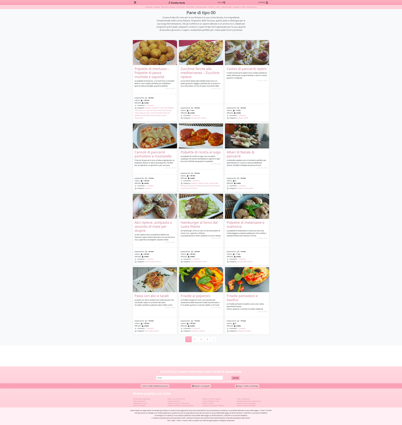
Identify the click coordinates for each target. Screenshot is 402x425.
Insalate (157, 7)
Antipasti (148, 7)
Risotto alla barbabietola (141, 399)
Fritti (165, 108)
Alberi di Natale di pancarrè (240, 154)
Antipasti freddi (242, 118)
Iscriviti (235, 378)
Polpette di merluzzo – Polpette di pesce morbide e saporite (152, 72)
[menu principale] (135, 2)
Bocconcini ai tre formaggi (246, 403)
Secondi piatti (201, 7)
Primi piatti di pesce (152, 331)
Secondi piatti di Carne (199, 262)
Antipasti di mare (158, 108)
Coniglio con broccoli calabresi (213, 405)
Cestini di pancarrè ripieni (247, 68)
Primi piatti (190, 7)
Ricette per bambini (188, 186)
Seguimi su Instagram (202, 386)
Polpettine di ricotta (140, 403)
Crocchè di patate (139, 405)
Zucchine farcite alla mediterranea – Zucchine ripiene (200, 72)
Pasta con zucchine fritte (176, 399)
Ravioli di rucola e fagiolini (211, 399)
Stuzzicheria (252, 7)
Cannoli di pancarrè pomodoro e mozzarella (153, 154)
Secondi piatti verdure (199, 118)
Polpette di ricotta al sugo (201, 152)
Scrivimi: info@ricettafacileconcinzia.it (155, 386)
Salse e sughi (226, 7)
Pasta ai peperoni (139, 401)
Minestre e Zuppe (168, 7)
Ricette (159, 113)
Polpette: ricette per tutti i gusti (202, 183)
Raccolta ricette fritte (157, 110)
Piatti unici (180, 7)
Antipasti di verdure (198, 331)
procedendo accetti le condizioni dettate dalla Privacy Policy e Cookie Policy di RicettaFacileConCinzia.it (202, 381)
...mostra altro (169, 88)
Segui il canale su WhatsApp (248, 386)
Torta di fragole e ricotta (210, 401)
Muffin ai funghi (208, 403)
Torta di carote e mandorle (246, 405)
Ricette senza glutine (202, 186)
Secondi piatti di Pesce (159, 115)
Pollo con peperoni (243, 399)
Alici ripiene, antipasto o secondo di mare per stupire (153, 226)
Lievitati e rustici (239, 7)
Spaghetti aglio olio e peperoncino (249, 401)
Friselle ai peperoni (195, 296)
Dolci (218, 7)
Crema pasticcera (174, 401)
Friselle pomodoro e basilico (242, 298)
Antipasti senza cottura (245, 188)
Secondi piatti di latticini (189, 188)
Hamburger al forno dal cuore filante (199, 224)
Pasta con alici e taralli (152, 296)
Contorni (211, 7)
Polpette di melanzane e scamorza (245, 224)
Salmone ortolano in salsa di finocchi (180, 405)
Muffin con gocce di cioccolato (178, 403)
